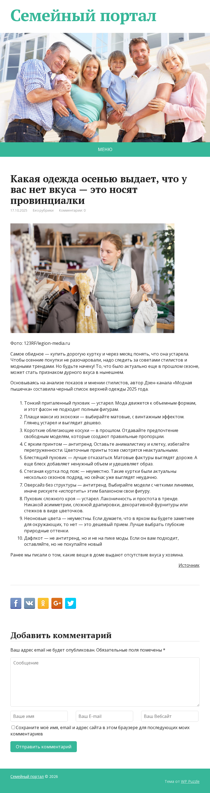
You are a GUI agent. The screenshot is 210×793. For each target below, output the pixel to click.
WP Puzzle (190, 781)
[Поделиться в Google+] (56, 603)
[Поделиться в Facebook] (15, 603)
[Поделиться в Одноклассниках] (43, 603)
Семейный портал (83, 15)
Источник (189, 565)
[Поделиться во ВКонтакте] (29, 603)
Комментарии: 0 (72, 210)
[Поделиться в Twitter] (70, 603)
